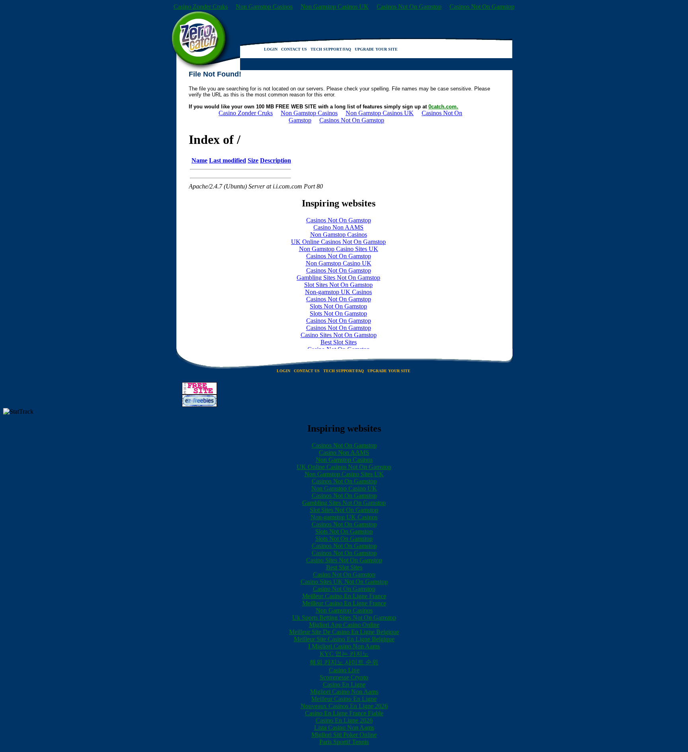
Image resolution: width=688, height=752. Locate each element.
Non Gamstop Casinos (264, 6)
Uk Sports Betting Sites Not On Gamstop (344, 617)
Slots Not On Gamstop (344, 531)
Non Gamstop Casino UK (344, 488)
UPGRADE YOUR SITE (376, 49)
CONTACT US (294, 49)
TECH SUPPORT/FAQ (331, 49)
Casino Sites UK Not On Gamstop (344, 581)
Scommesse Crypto (344, 677)
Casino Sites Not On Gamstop (344, 560)
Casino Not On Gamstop (344, 574)
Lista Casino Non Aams (344, 727)
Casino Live (344, 670)
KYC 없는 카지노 (344, 653)
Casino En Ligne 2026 (344, 720)
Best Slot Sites (344, 567)
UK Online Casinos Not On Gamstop (344, 466)
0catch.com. (443, 107)
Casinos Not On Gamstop (409, 6)
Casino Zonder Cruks (201, 6)
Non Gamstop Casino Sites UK (344, 474)
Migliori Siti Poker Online (344, 734)
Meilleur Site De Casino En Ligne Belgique (344, 631)
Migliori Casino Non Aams (344, 691)
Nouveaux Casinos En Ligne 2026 (344, 706)
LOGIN (271, 49)
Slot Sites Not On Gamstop (344, 510)
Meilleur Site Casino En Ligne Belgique (344, 639)
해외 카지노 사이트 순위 (344, 662)
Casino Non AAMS (344, 452)
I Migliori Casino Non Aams (344, 646)
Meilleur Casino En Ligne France (344, 596)
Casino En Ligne (344, 684)
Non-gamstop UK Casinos (344, 517)
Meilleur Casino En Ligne (344, 698)
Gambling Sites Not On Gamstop (344, 502)
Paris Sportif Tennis (344, 741)
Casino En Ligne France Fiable (344, 713)
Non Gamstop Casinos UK (335, 6)
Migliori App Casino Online (344, 624)
